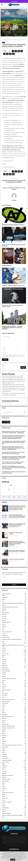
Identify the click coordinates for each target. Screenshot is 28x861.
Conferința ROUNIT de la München (16, 559)
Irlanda (3, 705)
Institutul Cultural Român (8, 699)
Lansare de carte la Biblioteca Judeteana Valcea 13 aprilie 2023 (14, 245)
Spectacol (4, 788)
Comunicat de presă (6, 631)
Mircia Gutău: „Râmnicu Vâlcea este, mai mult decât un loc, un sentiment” (17, 551)
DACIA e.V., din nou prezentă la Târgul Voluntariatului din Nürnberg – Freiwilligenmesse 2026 (17, 525)
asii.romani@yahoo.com (16, 845)
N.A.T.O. (3, 733)
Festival (3, 680)
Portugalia (4, 754)
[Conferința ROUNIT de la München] (5, 562)
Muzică (3, 731)
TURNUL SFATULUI (6, 265)
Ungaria (3, 811)
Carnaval (4, 626)
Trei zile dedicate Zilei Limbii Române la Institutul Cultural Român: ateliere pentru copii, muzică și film (13, 442)
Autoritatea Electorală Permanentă (10, 607)
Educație (4, 661)
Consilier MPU (5, 635)
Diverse (3, 42)
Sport (3, 790)
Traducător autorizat (7, 802)
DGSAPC (4, 648)
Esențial (4, 663)
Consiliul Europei (6, 637)
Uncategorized (5, 807)
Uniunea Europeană (6, 813)
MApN (3, 722)
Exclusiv (4, 669)
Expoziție (4, 672)
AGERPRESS (4, 597)
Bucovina (4, 616)
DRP (3, 657)
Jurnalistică (4, 714)
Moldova (4, 729)
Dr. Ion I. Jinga (5, 653)
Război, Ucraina (5, 762)
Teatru (3, 800)
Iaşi (2, 691)
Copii (3, 641)
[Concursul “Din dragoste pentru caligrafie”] (5, 535)
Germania (4, 686)
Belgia (3, 610)
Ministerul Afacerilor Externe (8, 726)
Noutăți (3, 737)
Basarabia (4, 608)
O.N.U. (3, 739)
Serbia (3, 783)
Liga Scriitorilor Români (7, 716)
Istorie (3, 708)
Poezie (3, 748)
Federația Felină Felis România (9, 678)
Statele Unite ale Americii (8, 792)
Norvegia (4, 735)
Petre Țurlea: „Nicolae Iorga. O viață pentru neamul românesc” (12, 306)
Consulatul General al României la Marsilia (11, 639)
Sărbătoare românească (7, 775)
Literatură (4, 718)
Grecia (3, 688)
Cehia (3, 627)
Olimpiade (4, 741)
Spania (3, 786)
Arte (3, 601)
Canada (3, 624)
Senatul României (6, 779)
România (4, 767)
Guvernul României (6, 689)
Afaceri (3, 595)
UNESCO (4, 809)
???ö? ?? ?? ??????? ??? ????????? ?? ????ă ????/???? (14, 188)
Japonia (4, 712)
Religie (3, 764)
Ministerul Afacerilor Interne (8, 727)
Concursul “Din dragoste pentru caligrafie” (16, 533)
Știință (3, 794)
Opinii (3, 743)
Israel (3, 707)
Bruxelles (4, 614)
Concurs (4, 633)
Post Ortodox (5, 758)
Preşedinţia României (7, 760)
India (3, 697)
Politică (3, 750)
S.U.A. (3, 769)
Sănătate (4, 773)
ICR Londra (4, 695)
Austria (3, 605)
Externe (3, 674)
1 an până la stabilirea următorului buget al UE (13, 285)
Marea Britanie (5, 724)
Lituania (4, 720)
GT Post (14, 200)
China (3, 629)
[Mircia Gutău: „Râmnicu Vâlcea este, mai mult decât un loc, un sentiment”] (5, 553)
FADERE (3, 676)
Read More (18, 859)
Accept (12, 859)
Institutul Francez (6, 701)
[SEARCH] (24, 412)
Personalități (5, 746)
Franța (3, 684)
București (4, 618)
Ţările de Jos (5, 798)
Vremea (4, 478)
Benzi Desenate (5, 612)
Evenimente (4, 667)
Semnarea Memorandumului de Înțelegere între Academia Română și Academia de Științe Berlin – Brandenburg (17, 543)
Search (3, 365)
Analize (3, 599)
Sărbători (4, 777)
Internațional (5, 703)
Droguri (3, 655)
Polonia (3, 752)
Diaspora (4, 650)
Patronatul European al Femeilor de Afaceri (12, 745)
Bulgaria (4, 620)
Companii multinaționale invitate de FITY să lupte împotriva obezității (14, 181)
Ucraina (3, 805)
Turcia (3, 803)
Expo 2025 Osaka (6, 670)
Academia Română (6, 593)
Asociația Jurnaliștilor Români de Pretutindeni (12, 603)
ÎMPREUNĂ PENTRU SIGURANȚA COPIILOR (13, 224)
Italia (3, 710)
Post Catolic (4, 756)
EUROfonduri (5, 665)
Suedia (3, 796)
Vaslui (3, 817)
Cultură (3, 643)
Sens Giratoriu (5, 781)
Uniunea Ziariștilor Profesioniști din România (12, 815)
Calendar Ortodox (6, 622)
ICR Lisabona (5, 693)
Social (3, 784)
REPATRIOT (4, 765)
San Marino (4, 771)
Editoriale (4, 502)
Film (3, 682)
